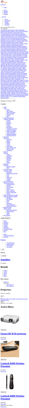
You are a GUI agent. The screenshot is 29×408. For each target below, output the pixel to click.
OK (2, 249)
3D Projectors (10, 245)
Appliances (3, 45)
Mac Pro (13, 64)
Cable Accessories (11, 132)
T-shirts (6, 36)
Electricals (3, 41)
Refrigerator (19, 74)
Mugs (9, 69)
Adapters (10, 68)
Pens (20, 91)
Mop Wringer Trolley (6, 92)
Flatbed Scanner (20, 65)
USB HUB (3, 93)
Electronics (24, 39)
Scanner (6, 32)
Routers (2, 61)
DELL (5, 274)
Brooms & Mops (24, 95)
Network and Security (11, 41)
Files (16, 53)
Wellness (13, 69)
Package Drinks (8, 77)
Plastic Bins (12, 84)
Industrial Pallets (4, 95)
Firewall (6, 53)
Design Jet (3, 96)
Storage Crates (21, 77)
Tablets (2, 53)
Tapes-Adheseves (9, 57)
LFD (11, 72)
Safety (12, 53)
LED (16, 92)
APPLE (5, 270)
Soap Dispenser (19, 69)
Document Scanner (18, 85)
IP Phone (25, 74)
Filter (2, 301)
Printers (26, 51)
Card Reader (4, 91)
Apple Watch (18, 64)
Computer (24, 46)
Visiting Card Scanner (18, 89)
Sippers (2, 77)
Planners (23, 76)
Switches (20, 47)
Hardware (10, 36)
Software (13, 30)
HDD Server (23, 92)
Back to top (4, 406)
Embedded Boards (12, 74)
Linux (16, 31)
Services (25, 35)
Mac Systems (4, 47)
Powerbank (17, 95)
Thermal (9, 91)
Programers (24, 66)
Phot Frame (6, 83)
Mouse (25, 73)
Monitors (3, 65)
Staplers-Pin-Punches (6, 59)
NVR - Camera (12, 54)
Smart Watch (16, 55)
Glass (9, 53)
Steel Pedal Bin (24, 93)
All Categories (4, 30)
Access (2, 55)
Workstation (17, 78)
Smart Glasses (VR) (5, 58)
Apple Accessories (11, 112)
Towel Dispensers (5, 84)
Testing (17, 30)
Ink (20, 66)
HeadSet (17, 91)
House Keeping (10, 49)
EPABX (13, 50)
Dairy (6, 69)
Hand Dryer (15, 77)
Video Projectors (9, 65)
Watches (14, 68)
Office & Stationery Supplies (10, 196)
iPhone (21, 43)
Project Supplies (18, 35)
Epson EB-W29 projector (13, 333)
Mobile (13, 47)
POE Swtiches (19, 50)
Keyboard (13, 66)
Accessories (3, 34)
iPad (5, 55)
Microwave (17, 81)
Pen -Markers (17, 49)
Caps (15, 76)
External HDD (12, 73)
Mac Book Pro (17, 70)
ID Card (7, 80)
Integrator (8, 34)
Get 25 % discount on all (19, 36)
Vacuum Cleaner (20, 88)
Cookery (3, 57)
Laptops (23, 64)
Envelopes (24, 54)
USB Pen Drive (6, 66)
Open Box (17, 34)
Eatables (22, 58)
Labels (14, 32)
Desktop (8, 72)
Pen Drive (22, 81)
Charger (2, 74)
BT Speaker (11, 87)
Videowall (3, 85)
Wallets (6, 88)
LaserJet (22, 72)
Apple (9, 39)
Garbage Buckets (5, 89)
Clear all (3, 255)
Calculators (15, 96)
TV (1, 68)
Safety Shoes (18, 84)
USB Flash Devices (21, 62)
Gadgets (26, 53)
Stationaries (19, 54)
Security (20, 31)
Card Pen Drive (19, 73)
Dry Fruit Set (25, 91)
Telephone (5, 68)
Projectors (8, 50)
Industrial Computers (11, 62)
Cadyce (5, 272)
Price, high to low (5, 300)
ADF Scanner (13, 80)
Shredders (19, 46)
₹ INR (5, 7)
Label (13, 85)
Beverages (22, 83)
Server (18, 43)
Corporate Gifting (20, 41)
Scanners (3, 54)
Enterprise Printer (5, 97)
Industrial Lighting (10, 45)
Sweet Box (18, 93)
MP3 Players (4, 76)
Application (22, 30)
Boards (18, 32)
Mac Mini (23, 70)
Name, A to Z (9, 299)
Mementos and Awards (12, 173)
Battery (17, 66)
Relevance (3, 299)
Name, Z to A (15, 299)
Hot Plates (17, 83)
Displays (9, 47)
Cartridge (3, 64)
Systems (26, 43)
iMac (13, 78)
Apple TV (3, 72)
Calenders (13, 93)
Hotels (2, 32)
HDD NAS (11, 95)
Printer (15, 57)
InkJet (14, 65)
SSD (25, 89)
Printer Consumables (9, 61)
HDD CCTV (9, 96)
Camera (7, 54)
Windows (12, 31)
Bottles (2, 88)
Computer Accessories (22, 57)
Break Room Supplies (11, 46)
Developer (7, 31)
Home (9, 30)
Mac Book (7, 64)
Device (21, 32)
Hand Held (25, 31)
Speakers (6, 87)
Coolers (19, 87)
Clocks (23, 87)
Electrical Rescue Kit (9, 70)
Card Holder (12, 83)
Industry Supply (15, 42)
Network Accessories (11, 43)
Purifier (13, 91)
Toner (6, 74)
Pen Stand (18, 68)
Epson (5, 276)
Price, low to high (23, 299)
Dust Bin (13, 92)
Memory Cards (23, 59)
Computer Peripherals (16, 39)
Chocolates (10, 88)
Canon (5, 273)
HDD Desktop (20, 80)
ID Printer (10, 32)
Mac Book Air (8, 78)
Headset (5, 81)
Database (3, 31)
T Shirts (23, 68)
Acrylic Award (10, 76)
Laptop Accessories (15, 59)
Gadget (13, 34)
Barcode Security (10, 35)
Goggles (3, 69)
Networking (10, 51)
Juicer (14, 88)
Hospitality (22, 34)
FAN (16, 47)
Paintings (19, 76)
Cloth (24, 50)
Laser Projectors (16, 72)
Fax (19, 92)
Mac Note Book (21, 51)
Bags (9, 81)
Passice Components (15, 58)
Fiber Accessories (23, 55)
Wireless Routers (19, 45)
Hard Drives (9, 55)
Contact (2, 36)
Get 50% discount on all (14, 38)
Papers (5, 51)
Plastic (2, 51)
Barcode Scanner (5, 73)
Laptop (22, 49)
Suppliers (5, 259)
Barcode (11, 89)
